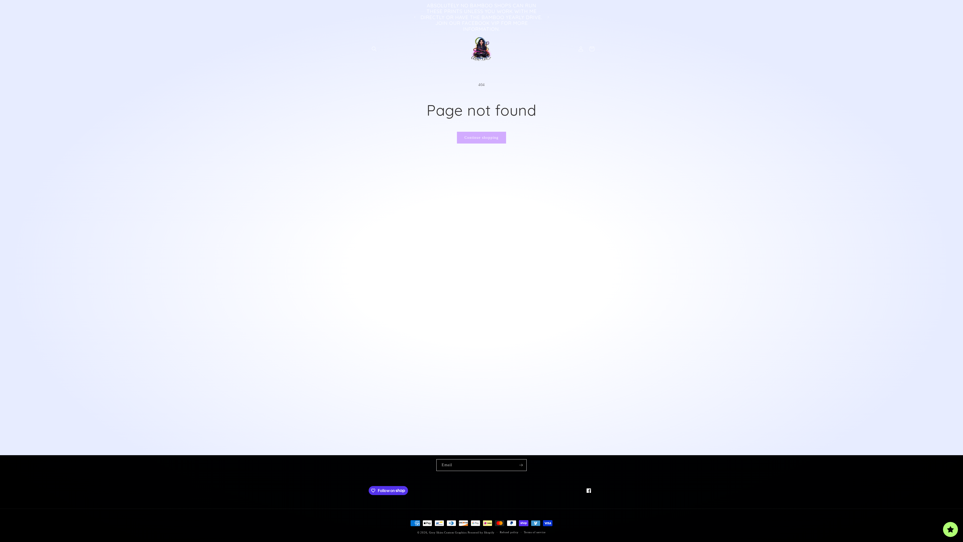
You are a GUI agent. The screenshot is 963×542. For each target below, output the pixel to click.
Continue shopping (481, 138)
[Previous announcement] (414, 17)
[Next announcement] (548, 17)
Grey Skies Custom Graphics (448, 532)
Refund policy (509, 532)
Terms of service (535, 532)
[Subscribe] (520, 465)
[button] (374, 48)
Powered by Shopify (481, 532)
